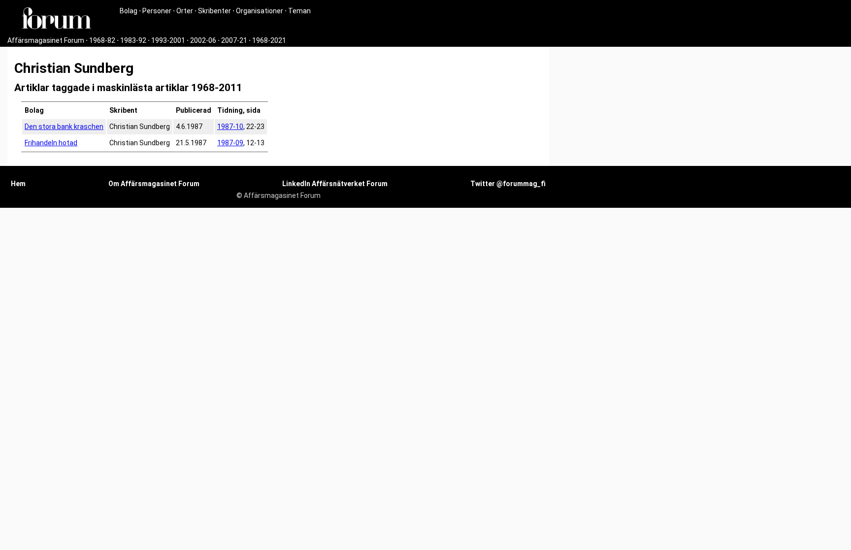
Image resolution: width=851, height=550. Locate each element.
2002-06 (203, 40)
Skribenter (214, 11)
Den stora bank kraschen (64, 126)
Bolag (128, 11)
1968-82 (102, 40)
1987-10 (230, 126)
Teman (299, 11)
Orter (184, 11)
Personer (156, 11)
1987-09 (230, 143)
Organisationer (259, 11)
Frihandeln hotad (51, 143)
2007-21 (234, 40)
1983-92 (133, 40)
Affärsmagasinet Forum (45, 40)
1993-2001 (168, 40)
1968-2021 (269, 40)
